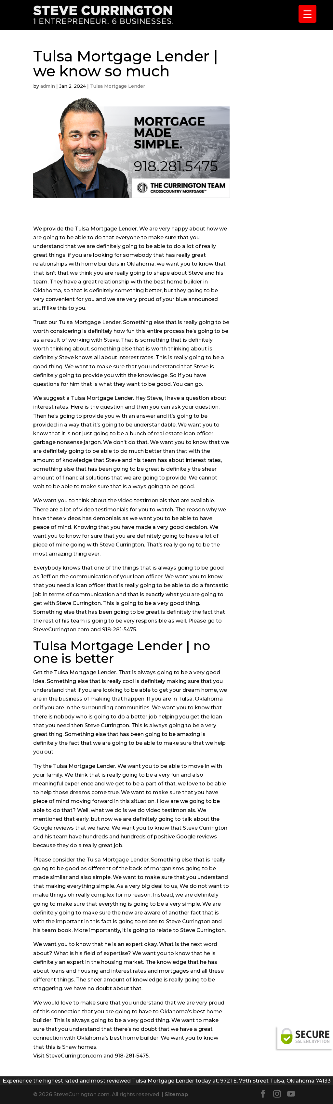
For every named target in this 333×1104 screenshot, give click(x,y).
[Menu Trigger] (307, 14)
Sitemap (176, 1094)
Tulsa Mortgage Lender (117, 86)
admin (47, 86)
